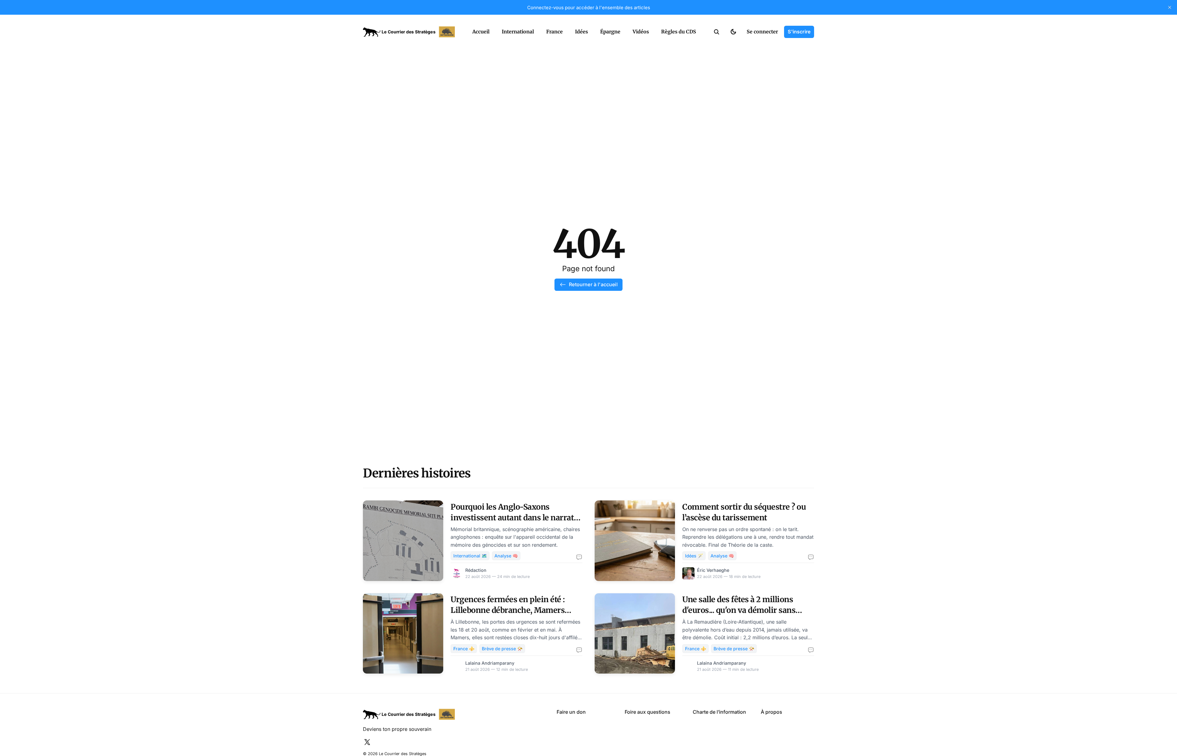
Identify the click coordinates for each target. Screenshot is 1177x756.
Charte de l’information (719, 712)
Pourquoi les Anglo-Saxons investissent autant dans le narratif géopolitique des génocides (515, 517)
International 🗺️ (470, 555)
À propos (771, 712)
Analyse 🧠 (506, 555)
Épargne (610, 31)
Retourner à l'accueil (593, 284)
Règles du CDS (678, 31)
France (554, 31)
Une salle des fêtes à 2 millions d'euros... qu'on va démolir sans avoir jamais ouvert (738, 610)
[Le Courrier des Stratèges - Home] (411, 32)
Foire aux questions (647, 712)
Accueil (480, 31)
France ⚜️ (463, 648)
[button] (717, 31)
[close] (1170, 7)
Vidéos (641, 31)
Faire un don (571, 712)
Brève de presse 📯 (502, 648)
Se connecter (762, 31)
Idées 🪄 (694, 555)
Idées (581, 31)
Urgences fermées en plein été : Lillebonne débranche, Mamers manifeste (508, 610)
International (518, 31)
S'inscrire (799, 31)
